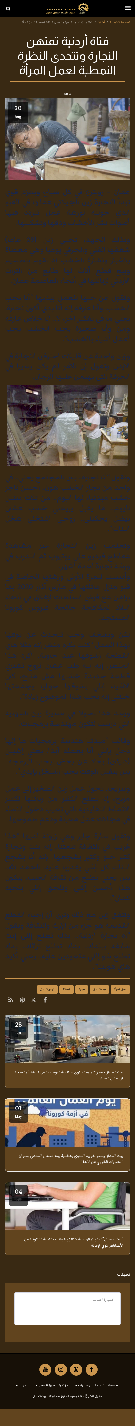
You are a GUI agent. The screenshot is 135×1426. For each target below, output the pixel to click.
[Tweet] (33, 1000)
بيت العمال (99, 989)
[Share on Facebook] (45, 1000)
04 (18, 1194)
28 (18, 1027)
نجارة (82, 989)
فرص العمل (47, 989)
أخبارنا (101, 22)
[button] (127, 8)
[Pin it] (22, 1000)
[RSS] (10, 1000)
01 (18, 1111)
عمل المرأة (120, 989)
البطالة (66, 989)
